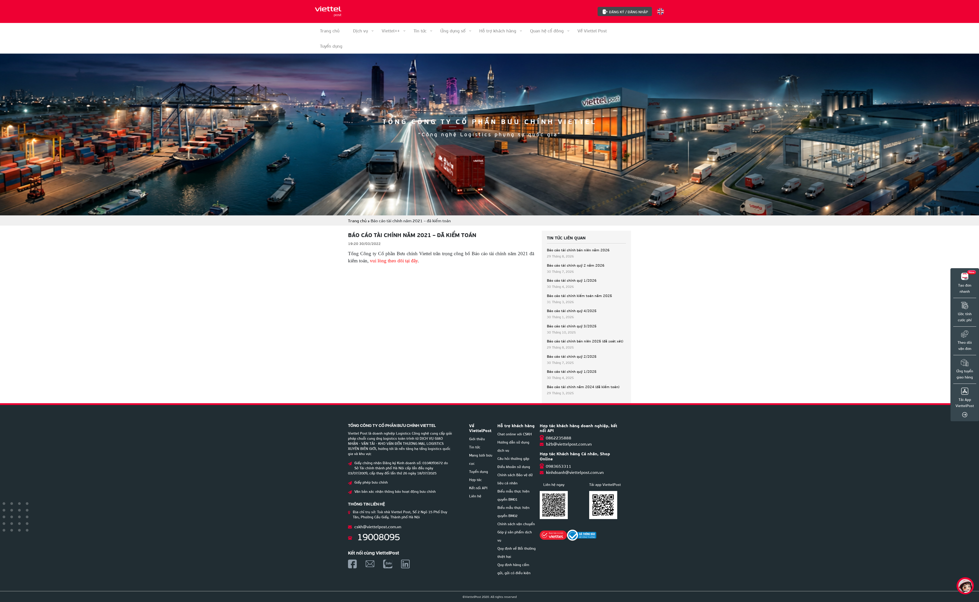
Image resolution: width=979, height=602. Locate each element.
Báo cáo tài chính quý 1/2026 (572, 280)
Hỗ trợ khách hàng (497, 30)
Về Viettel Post (592, 30)
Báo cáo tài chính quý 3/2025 (572, 326)
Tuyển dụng (478, 471)
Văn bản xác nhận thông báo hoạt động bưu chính (395, 491)
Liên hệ (475, 495)
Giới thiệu (477, 438)
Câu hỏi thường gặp (513, 458)
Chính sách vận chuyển (516, 523)
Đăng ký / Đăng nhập (628, 11)
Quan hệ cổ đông (547, 30)
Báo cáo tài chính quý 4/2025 (572, 310)
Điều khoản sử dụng (513, 466)
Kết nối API (478, 487)
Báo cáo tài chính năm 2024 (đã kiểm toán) (583, 386)
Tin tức (420, 30)
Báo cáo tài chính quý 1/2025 (572, 371)
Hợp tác (475, 479)
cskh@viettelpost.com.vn (377, 526)
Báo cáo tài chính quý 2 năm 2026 (575, 265)
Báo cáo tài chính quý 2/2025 (572, 356)
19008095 (378, 536)
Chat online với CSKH (514, 433)
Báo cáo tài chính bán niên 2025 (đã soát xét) (585, 341)
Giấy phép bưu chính (371, 482)
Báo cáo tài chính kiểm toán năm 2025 (579, 295)
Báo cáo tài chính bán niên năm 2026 (578, 250)
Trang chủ (329, 30)
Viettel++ (391, 30)
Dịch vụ (360, 30)
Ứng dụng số (453, 30)
